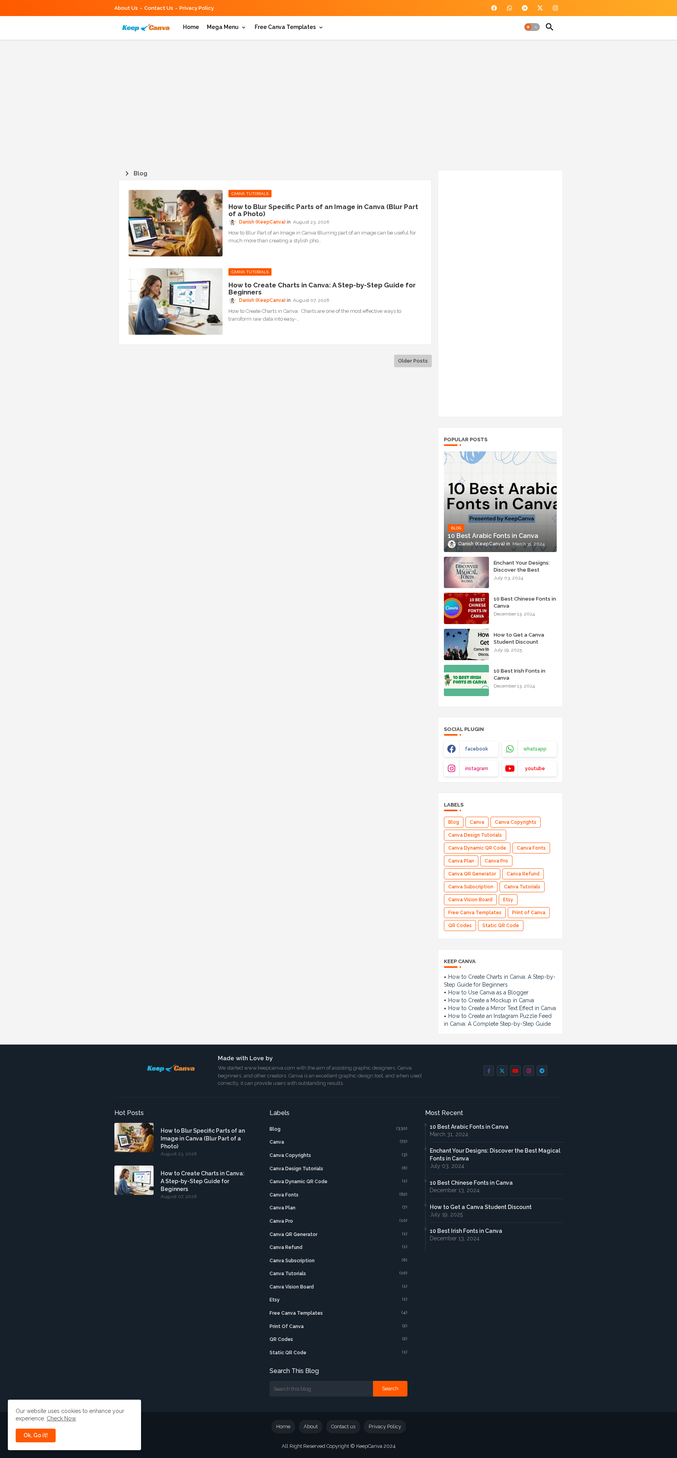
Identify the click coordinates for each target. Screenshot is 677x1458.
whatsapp (535, 749)
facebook (476, 749)
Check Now (61, 1418)
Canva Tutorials (522, 887)
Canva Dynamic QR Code (477, 848)
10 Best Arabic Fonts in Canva (469, 1127)
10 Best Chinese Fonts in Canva (525, 602)
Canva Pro (496, 861)
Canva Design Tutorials (475, 835)
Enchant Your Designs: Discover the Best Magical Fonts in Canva (522, 570)
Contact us (158, 8)
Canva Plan (461, 861)
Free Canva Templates (285, 27)
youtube (535, 768)
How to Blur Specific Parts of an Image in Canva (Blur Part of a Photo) (323, 210)
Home (191, 27)
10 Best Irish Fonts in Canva (519, 674)
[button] (532, 27)
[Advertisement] (338, 103)
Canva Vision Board (470, 899)
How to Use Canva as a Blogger (488, 992)
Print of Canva (528, 912)
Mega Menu (223, 27)
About (311, 1426)
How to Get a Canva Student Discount (519, 638)
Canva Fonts (531, 848)
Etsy (508, 899)
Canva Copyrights (515, 822)
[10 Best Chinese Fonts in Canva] (466, 608)
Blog (453, 822)
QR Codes (460, 925)
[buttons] (494, 8)
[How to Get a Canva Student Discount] (466, 644)
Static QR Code (500, 925)
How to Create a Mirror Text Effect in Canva (502, 1008)
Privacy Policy (196, 8)
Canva (477, 822)
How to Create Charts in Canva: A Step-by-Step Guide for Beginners (322, 288)
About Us (126, 8)
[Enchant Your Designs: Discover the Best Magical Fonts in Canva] (466, 572)
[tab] (191, 27)
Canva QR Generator (472, 874)
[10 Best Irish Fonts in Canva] (466, 680)
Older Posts (413, 361)
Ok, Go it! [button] (36, 1435)
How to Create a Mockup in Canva (491, 1000)
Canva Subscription (470, 887)
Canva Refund (523, 874)
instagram (476, 768)
